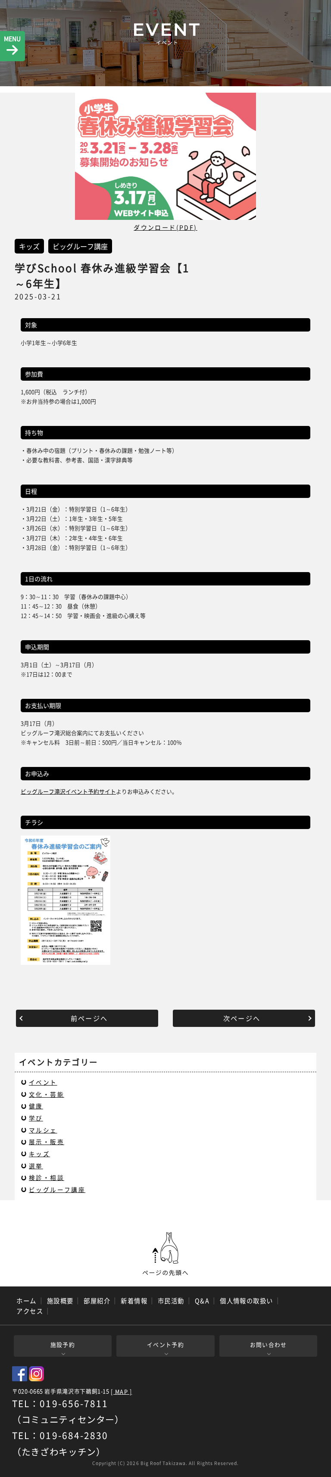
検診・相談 (46, 1177)
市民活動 (171, 1300)
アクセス (29, 1311)
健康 (36, 1105)
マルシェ (43, 1130)
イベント (43, 1082)
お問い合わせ (268, 1344)
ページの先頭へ (165, 1254)
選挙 (36, 1165)
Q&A (202, 1300)
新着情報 (134, 1300)
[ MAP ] (121, 1392)
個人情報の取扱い (246, 1300)
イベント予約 (165, 1344)
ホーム (26, 1300)
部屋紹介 (97, 1300)
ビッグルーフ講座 (57, 1189)
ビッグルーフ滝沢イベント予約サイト (68, 791)
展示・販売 (46, 1141)
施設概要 (60, 1300)
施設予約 (62, 1344)
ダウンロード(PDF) (165, 227)
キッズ (39, 1153)
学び (36, 1118)
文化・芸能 (46, 1094)
